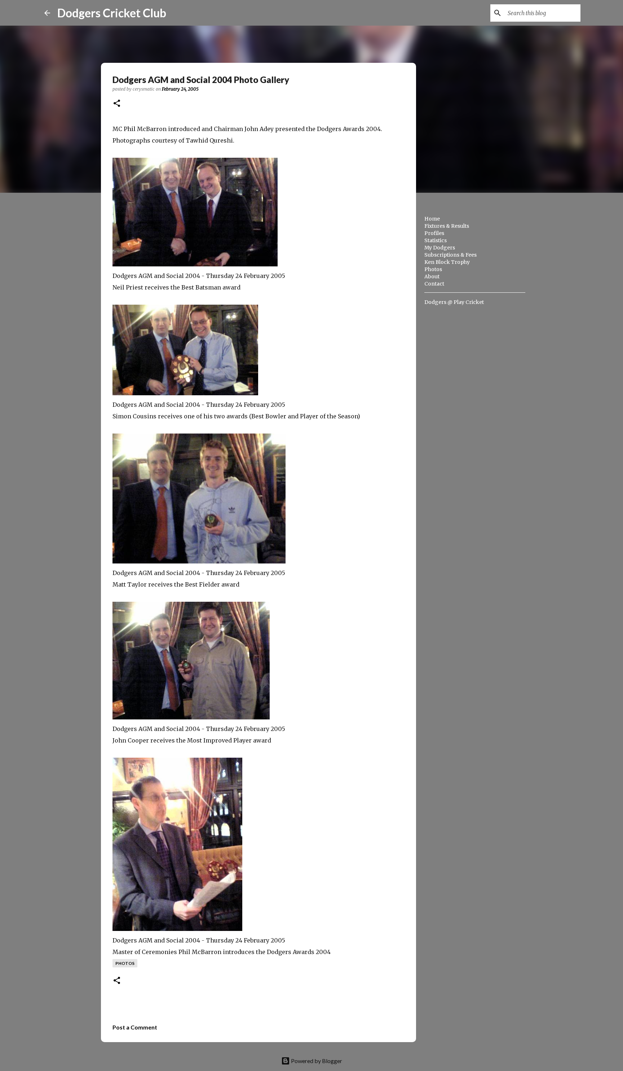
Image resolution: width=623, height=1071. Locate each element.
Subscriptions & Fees (450, 255)
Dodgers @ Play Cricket (454, 302)
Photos (433, 269)
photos (124, 963)
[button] (116, 104)
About (431, 276)
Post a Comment (134, 1027)
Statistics (435, 240)
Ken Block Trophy (447, 262)
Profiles (434, 233)
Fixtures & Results (446, 226)
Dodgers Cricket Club (111, 13)
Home (432, 218)
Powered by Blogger (316, 1060)
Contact (434, 283)
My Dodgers (439, 247)
